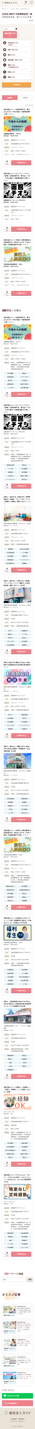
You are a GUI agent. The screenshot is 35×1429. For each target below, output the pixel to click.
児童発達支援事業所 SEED (13, 264)
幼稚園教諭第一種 (24, 9)
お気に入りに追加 (7, 162)
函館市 (17, 9)
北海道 (12, 9)
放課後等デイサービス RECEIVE (14, 200)
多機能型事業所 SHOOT (12, 134)
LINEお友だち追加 (13, 1396)
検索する (17, 85)
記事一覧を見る (9, 1390)
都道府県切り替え (9, 34)
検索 (30, 1279)
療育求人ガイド (6, 9)
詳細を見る (22, 163)
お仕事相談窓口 (12, 1403)
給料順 (25, 98)
